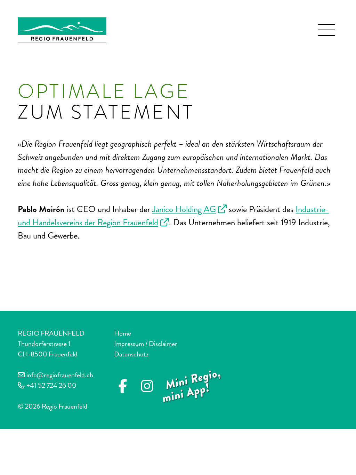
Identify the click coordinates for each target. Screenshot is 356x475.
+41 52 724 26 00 (51, 385)
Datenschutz (131, 354)
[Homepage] (62, 29)
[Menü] (326, 30)
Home (122, 333)
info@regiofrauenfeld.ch (59, 375)
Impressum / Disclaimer (145, 344)
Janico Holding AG (184, 209)
